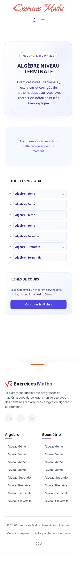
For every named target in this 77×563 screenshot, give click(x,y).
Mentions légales (18, 533)
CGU (39, 543)
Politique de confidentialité (52, 533)
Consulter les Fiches (38, 304)
